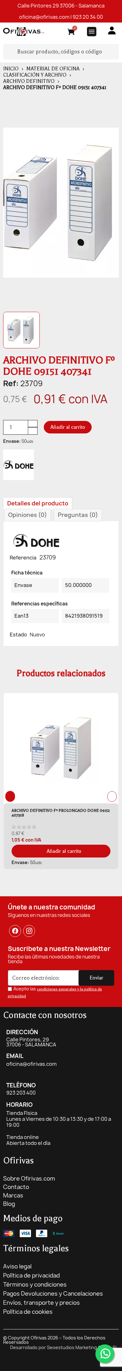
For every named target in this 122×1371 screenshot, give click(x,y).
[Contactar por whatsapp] (104, 1353)
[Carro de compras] (71, 33)
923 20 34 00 (88, 16)
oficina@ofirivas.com (44, 16)
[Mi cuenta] (112, 30)
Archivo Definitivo (28, 81)
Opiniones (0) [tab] (27, 515)
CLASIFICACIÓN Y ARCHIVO (34, 75)
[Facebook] (15, 931)
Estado (18, 634)
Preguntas (78, 515)
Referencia (23, 557)
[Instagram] (29, 931)
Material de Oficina (52, 69)
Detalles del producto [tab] (37, 503)
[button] (68, 427)
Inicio (10, 69)
